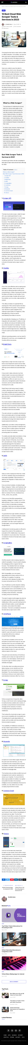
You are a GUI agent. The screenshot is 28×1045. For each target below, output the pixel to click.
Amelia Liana (9, 24)
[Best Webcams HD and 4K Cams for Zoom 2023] (5, 995)
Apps (4, 10)
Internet (20, 1035)
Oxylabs (6, 268)
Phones (12, 1037)
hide (15, 169)
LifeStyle (6, 1037)
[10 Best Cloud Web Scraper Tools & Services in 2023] (14, 39)
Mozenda (6, 741)
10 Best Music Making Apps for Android (13, 974)
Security (18, 1037)
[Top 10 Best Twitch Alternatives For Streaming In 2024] (14, 915)
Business (14, 1035)
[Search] (26, 2)
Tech (23, 1037)
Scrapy (5, 680)
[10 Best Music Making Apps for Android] (14, 963)
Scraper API (7, 198)
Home (3, 6)
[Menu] (2, 2)
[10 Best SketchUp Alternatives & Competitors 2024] (14, 939)
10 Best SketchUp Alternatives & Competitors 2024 (17, 1009)
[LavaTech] (14, 2)
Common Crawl (8, 791)
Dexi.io (6, 834)
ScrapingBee (7, 543)
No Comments (18, 26)
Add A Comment (14, 981)
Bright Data (7, 344)
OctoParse (7, 614)
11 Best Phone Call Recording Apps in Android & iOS (19, 889)
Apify (5, 455)
